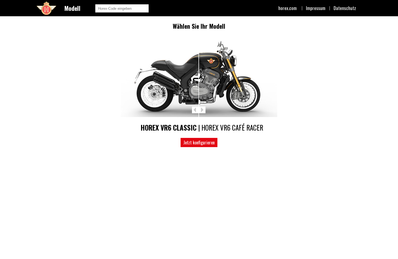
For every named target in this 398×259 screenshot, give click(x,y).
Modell (72, 8)
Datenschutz (345, 8)
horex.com (287, 8)
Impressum (315, 8)
